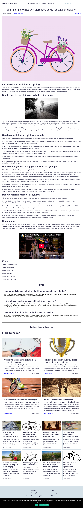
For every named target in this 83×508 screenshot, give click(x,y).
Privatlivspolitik (44, 505)
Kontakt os (51, 3)
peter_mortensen (18, 14)
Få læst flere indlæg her (41, 327)
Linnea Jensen (48, 373)
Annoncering (31, 3)
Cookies (44, 3)
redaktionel (77, 13)
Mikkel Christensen (9, 373)
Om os (38, 3)
